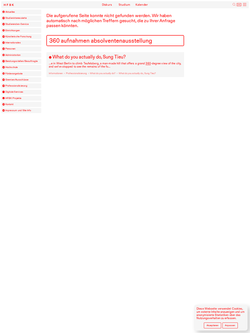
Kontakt (9, 104)
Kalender (141, 4)
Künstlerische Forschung (18, 36)
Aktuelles (10, 12)
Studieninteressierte (16, 18)
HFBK (9, 5)
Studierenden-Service (17, 24)
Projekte (13, 98)
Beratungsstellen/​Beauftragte (21, 61)
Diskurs (107, 4)
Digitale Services (14, 92)
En (239, 4)
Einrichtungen (12, 30)
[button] (3, 12)
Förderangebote (14, 73)
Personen (10, 49)
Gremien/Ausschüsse (17, 79)
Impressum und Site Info (18, 110)
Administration (13, 55)
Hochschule (11, 67)
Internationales (13, 42)
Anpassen (230, 325)
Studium (124, 4)
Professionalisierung (16, 86)
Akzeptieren (213, 325)
